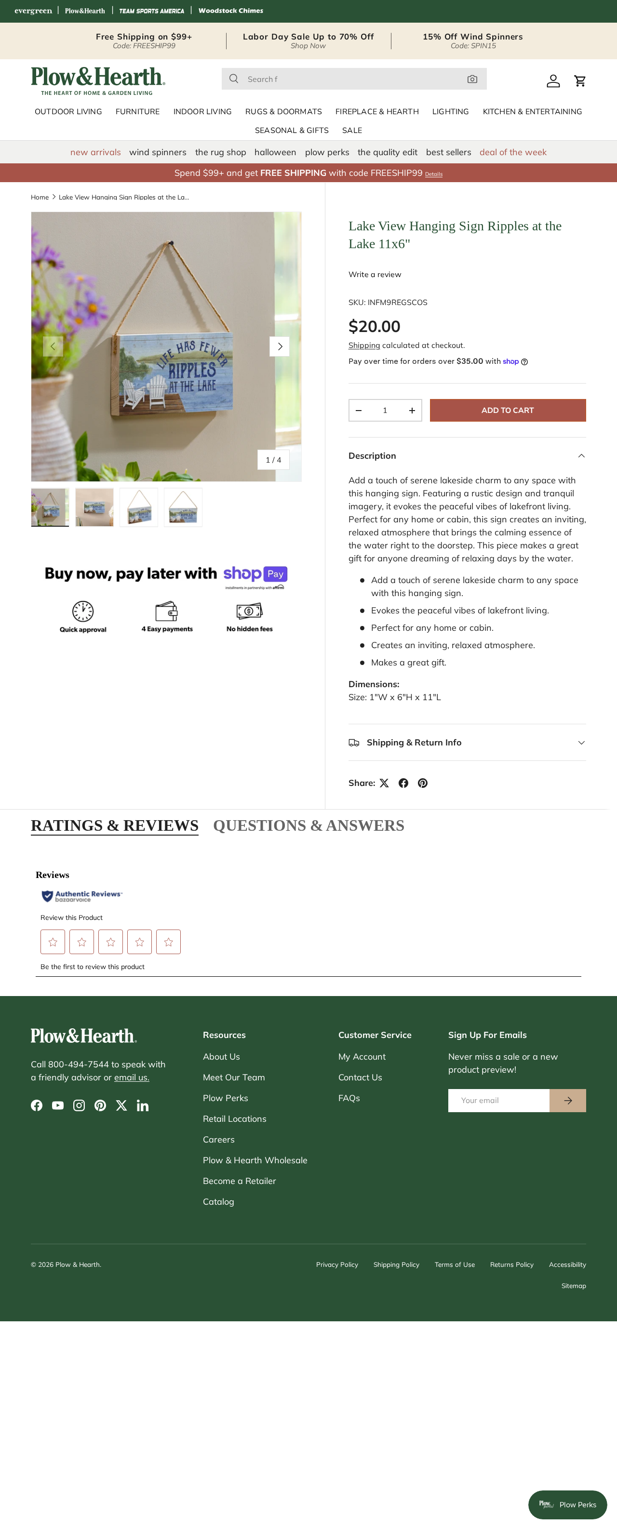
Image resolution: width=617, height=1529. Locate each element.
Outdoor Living (68, 111)
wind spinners (158, 152)
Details (434, 174)
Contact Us (360, 1077)
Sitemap (574, 1285)
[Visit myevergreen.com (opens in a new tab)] (33, 11)
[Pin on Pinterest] (422, 783)
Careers (219, 1139)
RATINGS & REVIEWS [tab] (115, 825)
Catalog (218, 1201)
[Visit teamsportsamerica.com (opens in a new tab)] (152, 11)
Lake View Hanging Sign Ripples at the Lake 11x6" (124, 197)
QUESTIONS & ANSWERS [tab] (308, 825)
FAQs (349, 1098)
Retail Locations (235, 1118)
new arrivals (95, 152)
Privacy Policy (337, 1264)
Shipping (364, 345)
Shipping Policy (396, 1264)
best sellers (448, 152)
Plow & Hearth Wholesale (255, 1160)
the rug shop (220, 152)
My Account (362, 1056)
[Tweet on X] (384, 783)
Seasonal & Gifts (292, 130)
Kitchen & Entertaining (532, 111)
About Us (221, 1056)
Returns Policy (512, 1264)
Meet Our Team (234, 1077)
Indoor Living (203, 111)
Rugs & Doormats (283, 111)
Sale (352, 130)
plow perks (327, 152)
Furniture (138, 111)
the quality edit (387, 152)
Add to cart (508, 410)
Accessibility (567, 1264)
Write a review (375, 274)
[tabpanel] (308, 917)
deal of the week (513, 152)
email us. (131, 1077)
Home (40, 197)
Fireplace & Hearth (377, 111)
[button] (580, 81)
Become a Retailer (239, 1180)
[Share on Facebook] (403, 783)
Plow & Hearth (77, 1264)
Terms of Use (455, 1264)
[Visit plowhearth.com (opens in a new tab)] (85, 11)
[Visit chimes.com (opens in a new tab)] (230, 11)
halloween (275, 152)
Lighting (450, 111)
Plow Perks (225, 1098)
